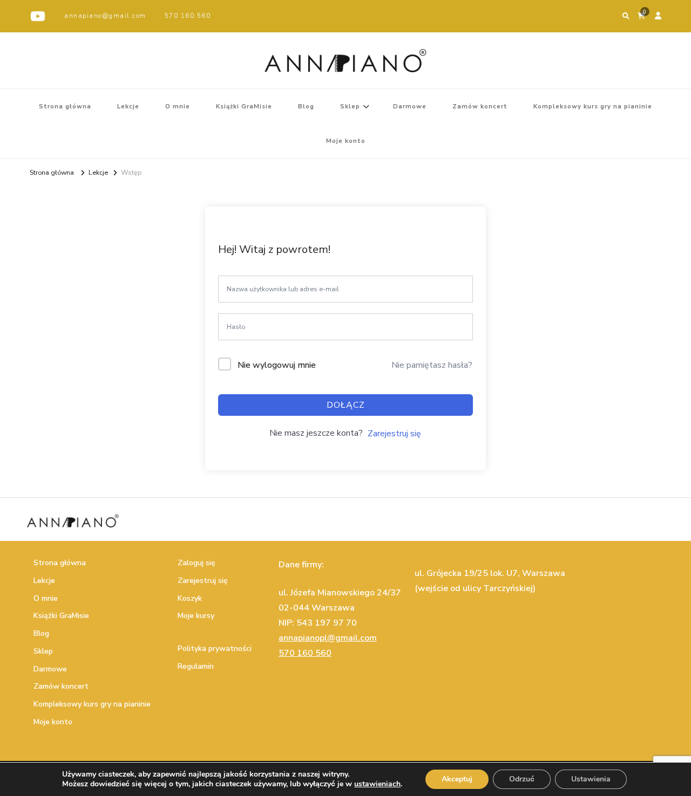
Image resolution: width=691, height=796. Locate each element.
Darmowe (409, 106)
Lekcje (128, 106)
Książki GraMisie (244, 106)
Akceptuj (457, 779)
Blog (306, 106)
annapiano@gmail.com (105, 15)
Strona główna (65, 106)
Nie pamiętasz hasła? (431, 365)
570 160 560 (188, 15)
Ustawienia (591, 779)
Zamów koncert (479, 106)
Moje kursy (196, 615)
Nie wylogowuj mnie (277, 365)
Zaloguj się (196, 563)
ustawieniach (377, 784)
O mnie (177, 106)
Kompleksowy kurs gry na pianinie (592, 106)
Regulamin (196, 666)
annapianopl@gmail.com (328, 638)
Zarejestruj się (394, 434)
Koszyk (190, 598)
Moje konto (345, 140)
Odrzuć (521, 779)
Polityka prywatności (215, 648)
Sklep (350, 106)
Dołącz (346, 405)
